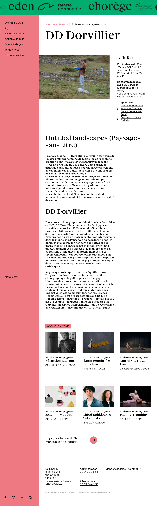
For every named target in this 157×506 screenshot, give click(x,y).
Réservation (134, 96)
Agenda (9, 28)
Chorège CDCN (14, 23)
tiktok (21, 497)
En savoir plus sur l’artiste (131, 119)
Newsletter (11, 277)
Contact (133, 469)
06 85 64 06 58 (89, 484)
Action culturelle (14, 39)
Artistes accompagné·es (86, 24)
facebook (5, 497)
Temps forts (12, 50)
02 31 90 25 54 (89, 472)
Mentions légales (116, 469)
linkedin (30, 497)
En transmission (14, 55)
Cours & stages (14, 44)
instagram (13, 497)
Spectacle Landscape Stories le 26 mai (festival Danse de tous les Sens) (132, 108)
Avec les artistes (15, 33)
